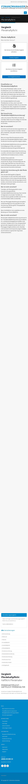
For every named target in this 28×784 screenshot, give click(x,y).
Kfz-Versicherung (6, 633)
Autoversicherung (6, 741)
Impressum (4, 747)
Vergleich (7, 17)
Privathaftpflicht (6, 642)
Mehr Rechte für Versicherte (8, 708)
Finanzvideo (4, 721)
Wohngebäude (6, 665)
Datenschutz (5, 749)
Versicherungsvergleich (9, 615)
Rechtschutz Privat (7, 659)
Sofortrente (4, 736)
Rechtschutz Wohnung (7, 656)
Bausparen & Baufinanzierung (8, 734)
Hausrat (4, 639)
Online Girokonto (6, 725)
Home (2, 17)
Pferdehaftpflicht (6, 648)
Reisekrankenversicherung (8, 653)
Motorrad (5, 636)
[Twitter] (5, 766)
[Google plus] (7, 766)
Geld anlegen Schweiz (7, 728)
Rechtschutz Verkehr (7, 662)
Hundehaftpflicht (6, 645)
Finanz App (4, 723)
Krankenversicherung (7, 651)
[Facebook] (2, 766)
